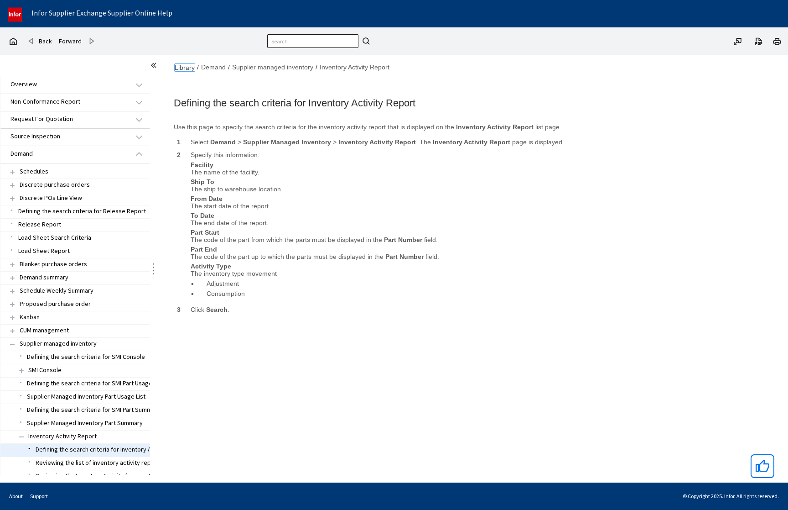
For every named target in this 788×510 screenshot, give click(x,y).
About (16, 496)
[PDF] (758, 40)
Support (39, 496)
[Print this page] (777, 40)
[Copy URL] (738, 40)
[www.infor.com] (15, 13)
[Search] (364, 41)
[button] (65, 84)
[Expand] (12, 172)
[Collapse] (12, 344)
